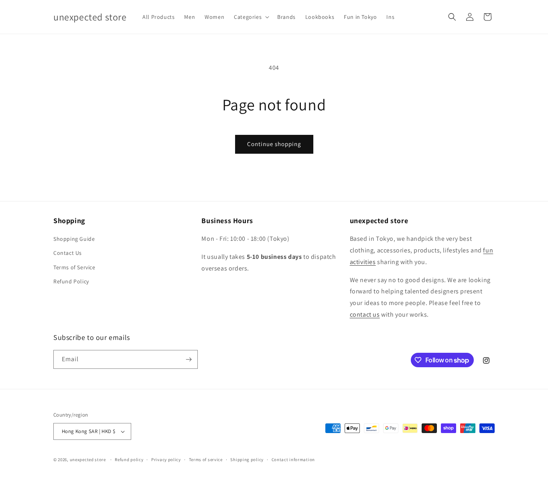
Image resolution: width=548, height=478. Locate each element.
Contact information (293, 459)
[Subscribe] (188, 359)
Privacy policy (166, 459)
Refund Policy (71, 281)
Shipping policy (247, 459)
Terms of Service (74, 267)
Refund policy (129, 459)
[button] (250, 16)
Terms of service (206, 459)
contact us (365, 314)
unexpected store (88, 459)
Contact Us (67, 252)
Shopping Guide (74, 238)
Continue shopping (274, 144)
